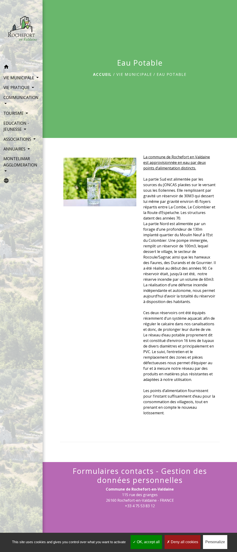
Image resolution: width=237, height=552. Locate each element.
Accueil (102, 74)
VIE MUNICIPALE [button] (19, 77)
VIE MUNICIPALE (134, 74)
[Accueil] (21, 31)
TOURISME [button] (14, 113)
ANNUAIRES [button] (15, 149)
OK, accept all (148, 542)
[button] (21, 67)
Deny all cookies (184, 542)
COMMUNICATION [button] (20, 97)
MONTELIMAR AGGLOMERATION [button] (20, 161)
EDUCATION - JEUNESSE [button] (16, 126)
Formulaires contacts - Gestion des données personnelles (140, 476)
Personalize (215, 542)
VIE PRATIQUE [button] (17, 87)
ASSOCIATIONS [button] (17, 139)
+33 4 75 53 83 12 (140, 505)
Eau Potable (172, 74)
